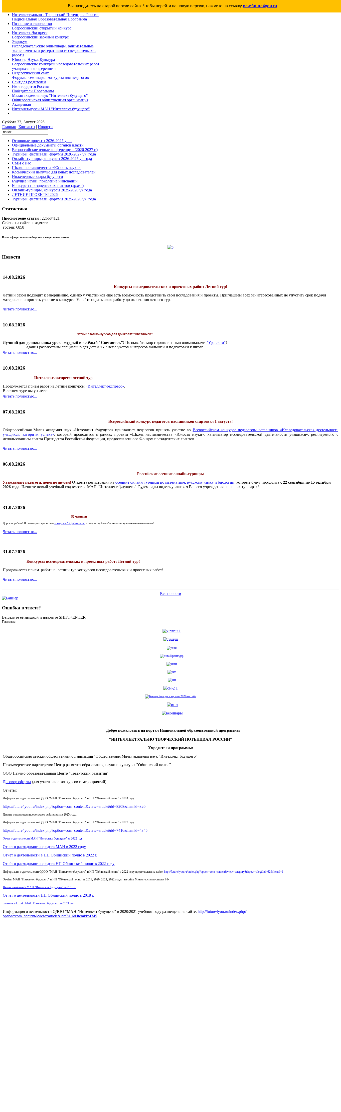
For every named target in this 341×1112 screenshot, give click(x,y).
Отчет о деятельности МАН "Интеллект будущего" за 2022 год (42, 838)
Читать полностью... (20, 309)
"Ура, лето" (216, 342)
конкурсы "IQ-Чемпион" (69, 523)
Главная (9, 127)
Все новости (170, 593)
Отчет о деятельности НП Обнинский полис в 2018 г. (48, 895)
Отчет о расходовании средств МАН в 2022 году (44, 846)
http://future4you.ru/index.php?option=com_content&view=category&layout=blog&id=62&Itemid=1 (223, 871)
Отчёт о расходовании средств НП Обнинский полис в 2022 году (59, 863)
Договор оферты (17, 782)
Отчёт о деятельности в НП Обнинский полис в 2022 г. (50, 855)
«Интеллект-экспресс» (105, 386)
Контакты (26, 127)
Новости (45, 127)
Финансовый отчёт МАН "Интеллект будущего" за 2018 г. (39, 887)
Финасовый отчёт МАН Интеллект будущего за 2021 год (38, 903)
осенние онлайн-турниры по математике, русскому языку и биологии (174, 482)
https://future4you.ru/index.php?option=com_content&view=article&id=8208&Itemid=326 (74, 806)
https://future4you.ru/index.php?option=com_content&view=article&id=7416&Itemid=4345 (75, 830)
